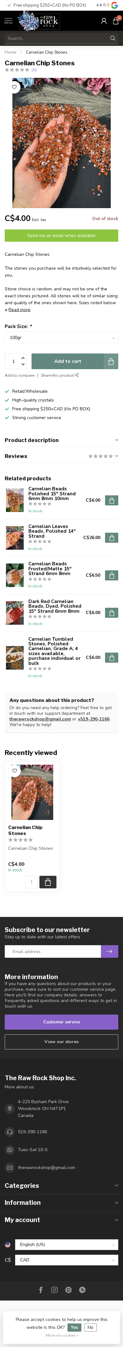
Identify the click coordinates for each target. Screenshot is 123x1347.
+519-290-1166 (93, 719)
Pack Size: (18, 326)
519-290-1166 (32, 1132)
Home (10, 52)
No (90, 1327)
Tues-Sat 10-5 (32, 1150)
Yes (74, 1327)
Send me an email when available (61, 236)
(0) (34, 70)
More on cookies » (62, 1335)
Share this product (58, 375)
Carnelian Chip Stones (46, 52)
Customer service (61, 1022)
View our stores (61, 1042)
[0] (115, 20)
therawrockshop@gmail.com (40, 719)
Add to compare (19, 375)
